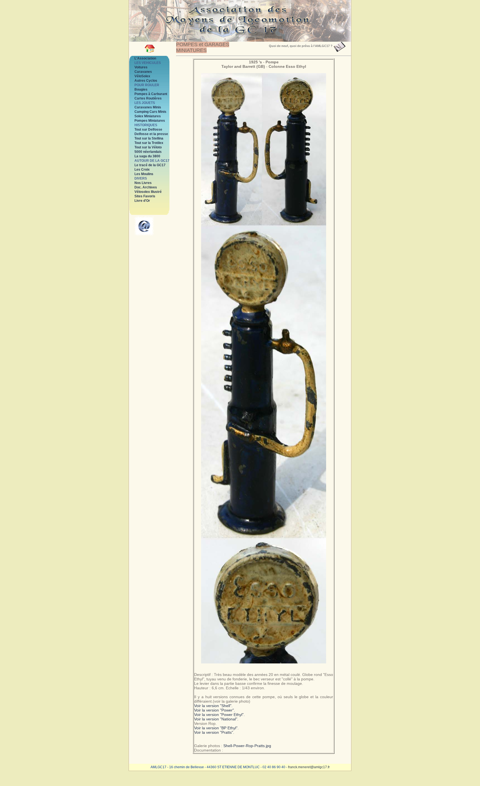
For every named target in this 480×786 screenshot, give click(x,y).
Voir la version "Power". (214, 710)
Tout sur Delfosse (148, 129)
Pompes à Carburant (150, 94)
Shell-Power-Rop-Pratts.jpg (247, 745)
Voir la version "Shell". (213, 705)
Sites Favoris (144, 196)
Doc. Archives (145, 187)
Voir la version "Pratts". (214, 732)
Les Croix (142, 169)
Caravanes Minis (147, 107)
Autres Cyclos (145, 81)
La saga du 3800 (147, 156)
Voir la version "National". (216, 719)
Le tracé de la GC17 (150, 165)
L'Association (145, 58)
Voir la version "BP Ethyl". (216, 728)
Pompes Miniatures (149, 121)
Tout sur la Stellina (148, 138)
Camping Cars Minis (150, 112)
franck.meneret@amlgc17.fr (309, 767)
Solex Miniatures (147, 116)
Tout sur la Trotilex (148, 143)
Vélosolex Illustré (148, 192)
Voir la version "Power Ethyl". (219, 714)
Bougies (141, 89)
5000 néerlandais (148, 152)
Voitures (141, 67)
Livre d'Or (142, 201)
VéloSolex (142, 76)
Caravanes (143, 72)
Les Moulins (143, 174)
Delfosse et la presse (151, 134)
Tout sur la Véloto (148, 147)
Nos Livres (143, 183)
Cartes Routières (148, 98)
